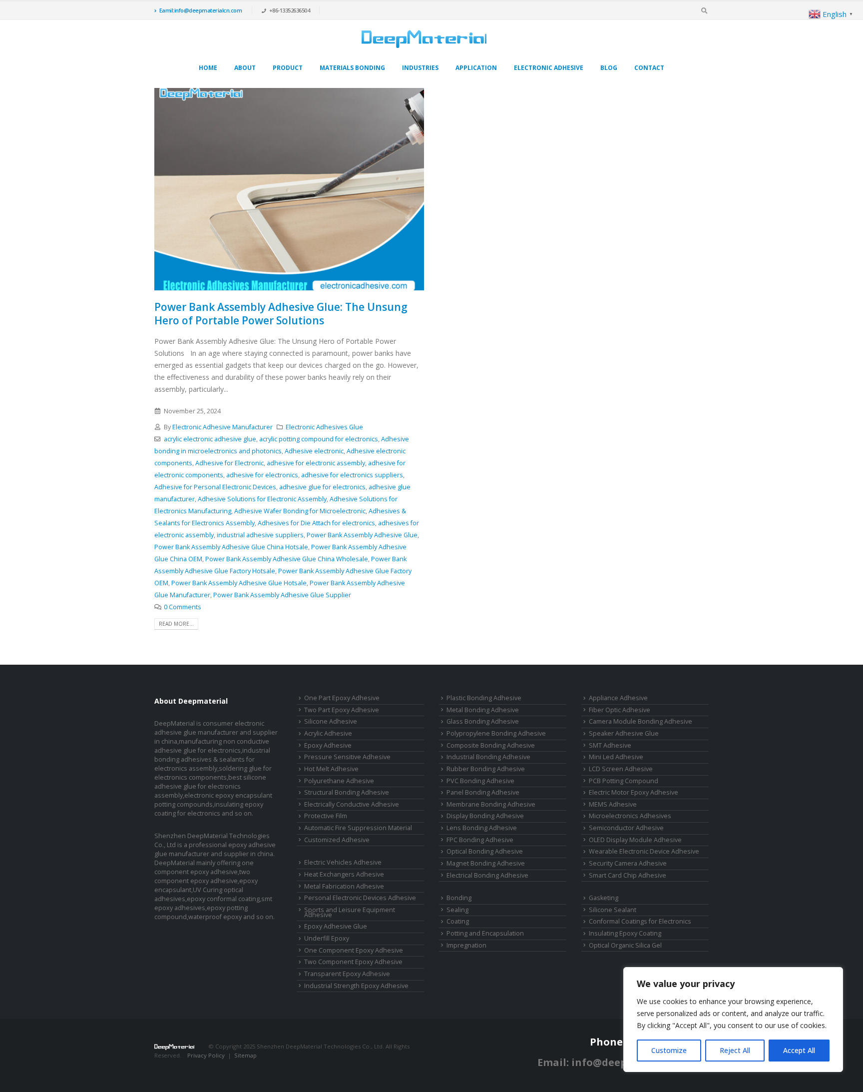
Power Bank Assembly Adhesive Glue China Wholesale (286, 559)
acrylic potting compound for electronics (318, 439)
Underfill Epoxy (326, 938)
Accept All (799, 1050)
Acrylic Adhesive (328, 733)
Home (208, 67)
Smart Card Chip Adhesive (627, 875)
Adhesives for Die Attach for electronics (316, 523)
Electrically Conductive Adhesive (351, 804)
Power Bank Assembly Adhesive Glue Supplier (282, 595)
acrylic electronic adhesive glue (210, 439)
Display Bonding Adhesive (485, 816)
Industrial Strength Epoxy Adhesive (356, 986)
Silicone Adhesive (330, 721)
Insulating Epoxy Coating (625, 933)
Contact (649, 67)
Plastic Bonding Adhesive (483, 698)
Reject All (735, 1050)
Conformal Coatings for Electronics (640, 921)
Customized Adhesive (337, 840)
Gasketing (603, 898)
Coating (457, 921)
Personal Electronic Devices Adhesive (360, 898)
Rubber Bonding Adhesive (485, 769)
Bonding (458, 898)
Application (476, 67)
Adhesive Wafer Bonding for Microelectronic (300, 511)
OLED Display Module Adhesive (635, 840)
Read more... (176, 623)
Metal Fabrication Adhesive (344, 886)
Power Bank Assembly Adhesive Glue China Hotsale (231, 547)
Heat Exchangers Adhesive (344, 874)
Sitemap (245, 1055)
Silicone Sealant (612, 910)
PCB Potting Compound (623, 781)
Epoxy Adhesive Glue (335, 926)
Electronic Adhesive (548, 67)
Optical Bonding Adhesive (484, 851)
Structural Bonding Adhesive (346, 792)
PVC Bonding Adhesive (480, 781)
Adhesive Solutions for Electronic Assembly (262, 499)
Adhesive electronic (314, 451)
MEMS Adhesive (613, 804)
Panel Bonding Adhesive (482, 792)
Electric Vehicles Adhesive (343, 862)
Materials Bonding (352, 67)
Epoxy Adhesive (328, 745)
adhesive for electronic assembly (316, 463)
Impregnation (466, 945)
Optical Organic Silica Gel (625, 945)
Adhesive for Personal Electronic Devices (215, 487)
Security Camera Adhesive (628, 863)
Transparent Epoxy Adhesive (347, 974)
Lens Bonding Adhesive (481, 828)
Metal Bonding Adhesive (482, 710)
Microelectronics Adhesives (630, 816)
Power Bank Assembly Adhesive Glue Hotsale (239, 583)
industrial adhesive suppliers (260, 535)
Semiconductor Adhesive (626, 828)
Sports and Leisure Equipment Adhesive (349, 913)
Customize (669, 1050)
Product (288, 67)
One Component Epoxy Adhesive (353, 950)
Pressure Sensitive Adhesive (347, 757)
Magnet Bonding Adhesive (485, 863)
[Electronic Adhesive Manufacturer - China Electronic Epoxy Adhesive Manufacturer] (424, 39)
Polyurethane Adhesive (339, 781)
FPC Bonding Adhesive (479, 840)
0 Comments (182, 607)
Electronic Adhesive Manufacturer (222, 427)
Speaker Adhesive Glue (624, 733)
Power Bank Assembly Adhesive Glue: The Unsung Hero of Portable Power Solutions (281, 313)
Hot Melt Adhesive (331, 769)
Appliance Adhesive (618, 698)
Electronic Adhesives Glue (324, 427)
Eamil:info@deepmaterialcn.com (200, 10)
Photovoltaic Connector (227, 1064)
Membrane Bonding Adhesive (490, 804)
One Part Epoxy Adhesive (342, 698)
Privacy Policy (206, 1055)
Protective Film (325, 816)
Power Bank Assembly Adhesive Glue (362, 535)
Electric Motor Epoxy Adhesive (633, 792)
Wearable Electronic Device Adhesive (644, 851)
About (245, 67)
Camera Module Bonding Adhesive (640, 721)
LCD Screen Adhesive (621, 769)
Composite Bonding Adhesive (490, 745)
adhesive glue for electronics (322, 487)
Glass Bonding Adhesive (482, 721)
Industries (420, 67)
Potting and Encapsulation (485, 933)
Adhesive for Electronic (229, 463)
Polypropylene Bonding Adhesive (496, 733)
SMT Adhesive (610, 745)
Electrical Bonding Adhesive (487, 875)
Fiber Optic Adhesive (619, 710)
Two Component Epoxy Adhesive (353, 962)
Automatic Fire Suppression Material (358, 828)
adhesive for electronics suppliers (352, 475)
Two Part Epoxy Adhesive (341, 710)
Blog (608, 67)
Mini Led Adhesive (616, 757)
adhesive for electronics (262, 475)
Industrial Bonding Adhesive (488, 757)
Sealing (457, 910)
